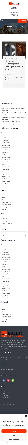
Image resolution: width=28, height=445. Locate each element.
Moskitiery (5, 195)
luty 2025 (4, 154)
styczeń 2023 (5, 164)
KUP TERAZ (22, 21)
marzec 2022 (5, 169)
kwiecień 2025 (6, 152)
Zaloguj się (5, 218)
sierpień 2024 (5, 162)
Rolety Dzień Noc (6, 202)
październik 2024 (6, 157)
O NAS (3, 393)
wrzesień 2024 (6, 159)
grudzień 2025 (6, 142)
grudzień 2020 (6, 181)
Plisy (3, 197)
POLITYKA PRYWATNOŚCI (9, 404)
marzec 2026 (5, 140)
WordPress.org (6, 225)
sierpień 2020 (5, 186)
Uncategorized (10, 85)
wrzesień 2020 (6, 183)
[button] (26, 416)
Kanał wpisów (5, 221)
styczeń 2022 (5, 174)
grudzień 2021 (6, 176)
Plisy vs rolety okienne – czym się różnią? (12, 121)
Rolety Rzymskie (6, 204)
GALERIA (4, 400)
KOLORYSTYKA (6, 397)
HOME (3, 391)
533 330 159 (14, 8)
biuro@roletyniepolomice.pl (14, 12)
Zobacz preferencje (14, 439)
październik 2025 (6, 145)
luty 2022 (4, 171)
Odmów (14, 435)
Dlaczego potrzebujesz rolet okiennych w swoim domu (14, 65)
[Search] (25, 98)
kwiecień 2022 (6, 166)
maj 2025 (4, 150)
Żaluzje (4, 209)
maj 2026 (4, 138)
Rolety (4, 199)
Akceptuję (14, 431)
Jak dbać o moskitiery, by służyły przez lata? (13, 124)
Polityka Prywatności (9, 442)
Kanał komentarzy (7, 223)
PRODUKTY (5, 395)
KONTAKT (4, 402)
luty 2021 (4, 178)
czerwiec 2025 (6, 147)
